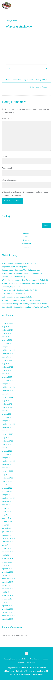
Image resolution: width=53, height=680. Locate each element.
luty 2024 (5, 411)
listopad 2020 (7, 535)
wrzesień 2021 (7, 501)
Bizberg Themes (37, 674)
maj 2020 (5, 555)
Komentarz (7, 118)
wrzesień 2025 (7, 354)
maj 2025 (5, 364)
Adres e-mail (7, 168)
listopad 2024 (7, 384)
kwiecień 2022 (7, 478)
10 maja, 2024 (11, 21)
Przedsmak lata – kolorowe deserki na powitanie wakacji (24, 283)
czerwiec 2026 (7, 323)
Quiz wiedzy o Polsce (38, 87)
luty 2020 (5, 565)
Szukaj (6, 216)
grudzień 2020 (7, 532)
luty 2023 (5, 448)
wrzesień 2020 (7, 542)
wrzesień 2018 (7, 619)
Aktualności (34, 659)
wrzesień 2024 (7, 390)
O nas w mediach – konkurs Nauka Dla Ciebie (20, 290)
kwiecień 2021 (7, 518)
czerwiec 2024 (7, 397)
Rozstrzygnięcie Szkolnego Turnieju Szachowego (21, 270)
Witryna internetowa (9, 180)
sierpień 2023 (7, 431)
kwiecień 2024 (7, 404)
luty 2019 (5, 602)
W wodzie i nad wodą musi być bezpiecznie (19, 263)
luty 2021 (5, 525)
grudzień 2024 (7, 380)
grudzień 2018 (7, 609)
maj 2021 (5, 515)
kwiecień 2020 (7, 559)
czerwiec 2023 (7, 434)
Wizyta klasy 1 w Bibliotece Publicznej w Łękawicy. (22, 273)
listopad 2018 (7, 612)
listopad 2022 (7, 458)
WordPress (14, 674)
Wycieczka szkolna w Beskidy (13, 277)
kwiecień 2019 (7, 595)
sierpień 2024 (7, 394)
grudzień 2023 (7, 417)
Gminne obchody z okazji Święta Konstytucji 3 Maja (26, 80)
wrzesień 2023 (7, 427)
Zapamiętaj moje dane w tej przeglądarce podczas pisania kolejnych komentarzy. (26, 193)
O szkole (26, 240)
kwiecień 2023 (7, 441)
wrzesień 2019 (7, 582)
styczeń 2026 (7, 340)
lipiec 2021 (6, 508)
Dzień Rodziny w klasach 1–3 (13, 294)
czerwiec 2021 (7, 511)
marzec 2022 (7, 481)
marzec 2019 (7, 599)
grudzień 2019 (7, 572)
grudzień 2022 (7, 454)
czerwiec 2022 (7, 471)
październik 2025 (8, 350)
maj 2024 (5, 401)
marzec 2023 (7, 444)
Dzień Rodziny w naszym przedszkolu (17, 297)
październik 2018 (8, 616)
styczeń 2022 (7, 488)
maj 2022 (5, 474)
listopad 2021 (7, 495)
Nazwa (5, 156)
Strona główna (9, 659)
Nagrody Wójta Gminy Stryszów (14, 267)
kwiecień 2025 (7, 367)
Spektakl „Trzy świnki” (11, 287)
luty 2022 (5, 485)
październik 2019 (8, 579)
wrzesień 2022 (7, 464)
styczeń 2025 (7, 377)
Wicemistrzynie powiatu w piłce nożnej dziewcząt (21, 300)
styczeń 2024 (7, 414)
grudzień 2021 (7, 491)
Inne (26, 237)
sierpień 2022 (7, 468)
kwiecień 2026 (7, 330)
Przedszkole (26, 243)
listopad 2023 (7, 421)
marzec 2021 (7, 522)
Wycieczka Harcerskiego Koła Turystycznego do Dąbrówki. (25, 280)
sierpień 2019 (7, 585)
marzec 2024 (7, 407)
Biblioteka (26, 233)
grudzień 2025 (7, 343)
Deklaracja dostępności (27, 662)
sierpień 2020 (7, 545)
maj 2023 (5, 438)
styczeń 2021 (7, 528)
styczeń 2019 (7, 606)
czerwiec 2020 (7, 552)
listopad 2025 (7, 347)
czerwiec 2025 (7, 360)
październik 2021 (8, 498)
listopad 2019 (7, 575)
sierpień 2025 (7, 357)
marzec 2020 (7, 562)
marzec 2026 (7, 333)
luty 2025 (5, 374)
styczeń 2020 (7, 569)
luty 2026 (5, 337)
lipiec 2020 (6, 548)
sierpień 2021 (7, 505)
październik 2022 (8, 461)
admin (10, 68)
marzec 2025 (7, 370)
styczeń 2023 (7, 451)
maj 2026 (5, 327)
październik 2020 (8, 538)
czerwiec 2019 (7, 589)
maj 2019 (5, 592)
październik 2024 (8, 387)
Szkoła (26, 247)
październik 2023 (8, 424)
